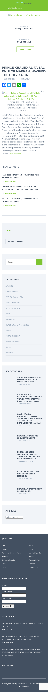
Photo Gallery (13, 336)
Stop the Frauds (8, 560)
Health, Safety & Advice (17, 325)
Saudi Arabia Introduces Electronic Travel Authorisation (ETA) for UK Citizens (29, 397)
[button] (28, 3)
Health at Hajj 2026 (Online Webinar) (27, 437)
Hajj (8, 314)
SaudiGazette (15, 153)
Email (5, 585)
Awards (9, 286)
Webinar (10, 353)
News (31, 546)
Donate (32, 564)
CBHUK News (12, 291)
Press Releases (13, 341)
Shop (31, 549)
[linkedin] (34, 8)
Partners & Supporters (11, 553)
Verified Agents (35, 553)
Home (4, 546)
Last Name (6, 598)
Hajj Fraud (11, 319)
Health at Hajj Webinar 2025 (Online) (29, 490)
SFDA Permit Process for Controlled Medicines (28, 473)
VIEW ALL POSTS (15, 241)
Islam (8, 330)
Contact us (33, 567)
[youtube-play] (38, 8)
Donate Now (25, 49)
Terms (31, 556)
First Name (7, 592)
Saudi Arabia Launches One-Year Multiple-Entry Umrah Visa (29, 379)
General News (25, 79)
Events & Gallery (14, 297)
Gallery (4, 567)
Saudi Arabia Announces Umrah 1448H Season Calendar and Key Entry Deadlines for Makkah (29, 418)
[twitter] (30, 8)
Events (4, 549)
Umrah (9, 347)
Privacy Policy (34, 560)
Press (4, 564)
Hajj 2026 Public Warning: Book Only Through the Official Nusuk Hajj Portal (28, 455)
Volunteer (6, 556)
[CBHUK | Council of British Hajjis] (24, 15)
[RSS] (6, 236)
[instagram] (42, 8)
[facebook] (25, 8)
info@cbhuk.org (14, 8)
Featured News (13, 302)
